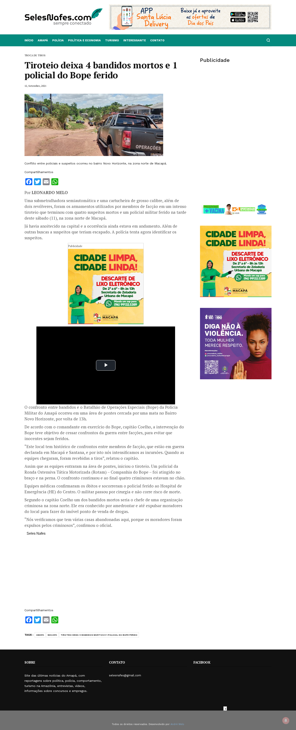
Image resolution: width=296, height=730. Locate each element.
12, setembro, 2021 (35, 85)
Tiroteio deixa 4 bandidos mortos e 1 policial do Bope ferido (99, 635)
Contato (157, 40)
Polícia (58, 40)
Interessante (134, 40)
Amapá (43, 40)
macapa (52, 635)
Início (28, 40)
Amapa (40, 635)
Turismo (112, 40)
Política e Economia (84, 40)
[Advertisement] (105, 574)
